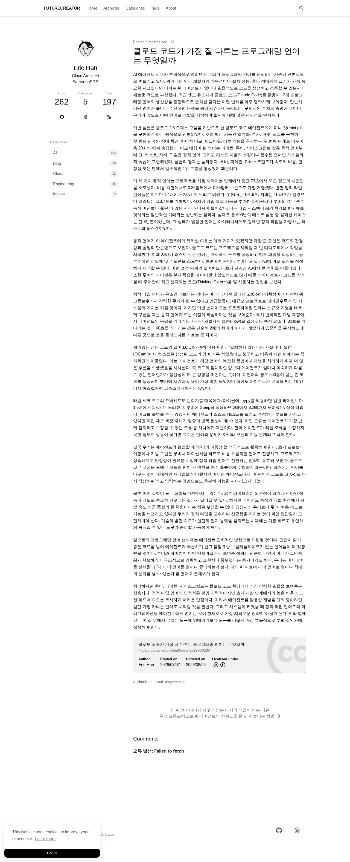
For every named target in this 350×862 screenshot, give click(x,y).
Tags (155, 8)
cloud (158, 682)
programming (175, 682)
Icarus (110, 834)
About (171, 8)
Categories (135, 8)
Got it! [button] (52, 853)
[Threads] (85, 117)
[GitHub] (62, 117)
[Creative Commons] (215, 664)
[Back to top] (321, 851)
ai (151, 682)
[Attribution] (222, 664)
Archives (111, 8)
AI (172, 42)
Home (91, 8)
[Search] (301, 8)
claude (142, 682)
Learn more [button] (45, 839)
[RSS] (109, 117)
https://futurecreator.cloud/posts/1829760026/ (174, 650)
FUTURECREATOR (62, 8)
